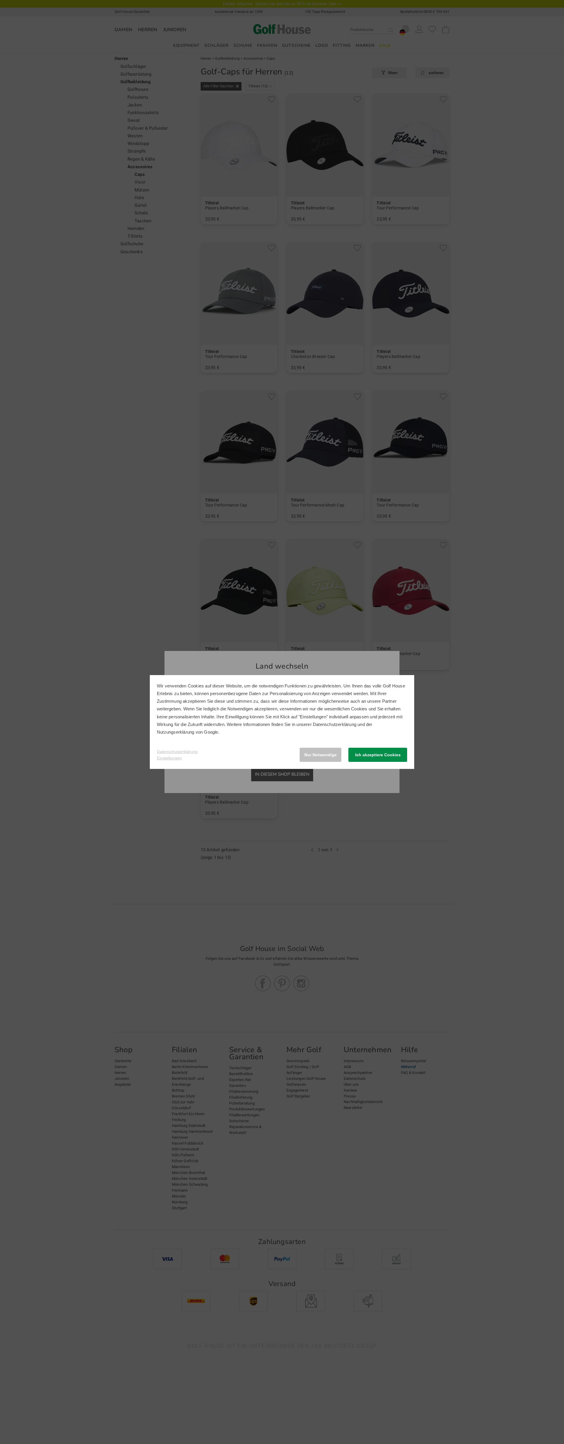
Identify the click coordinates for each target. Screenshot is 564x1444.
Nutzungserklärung (175, 732)
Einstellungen (169, 758)
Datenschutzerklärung (334, 724)
